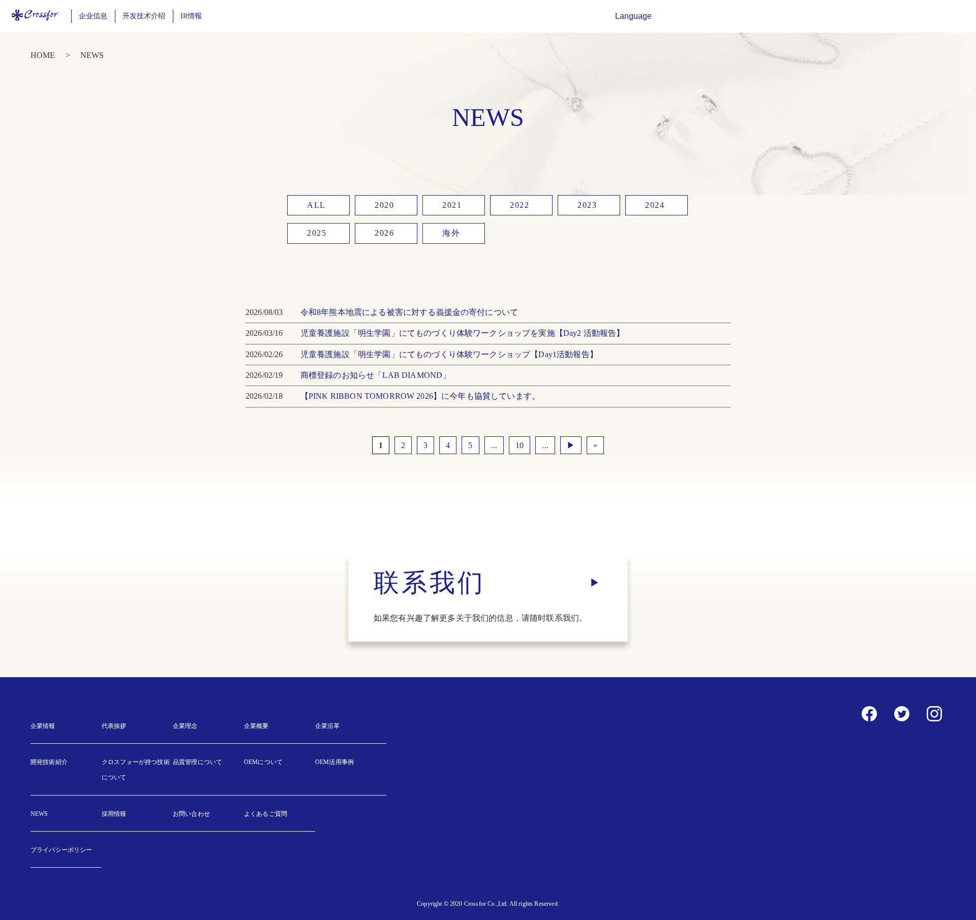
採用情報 (114, 813)
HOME (42, 55)
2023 (587, 205)
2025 (316, 233)
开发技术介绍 (144, 16)
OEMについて (263, 762)
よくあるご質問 (265, 813)
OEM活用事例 (334, 762)
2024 (654, 205)
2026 (384, 233)
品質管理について (197, 762)
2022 (519, 205)
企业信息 (93, 16)
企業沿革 (327, 725)
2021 (452, 205)
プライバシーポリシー (61, 849)
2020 (384, 205)
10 (519, 445)
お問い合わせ (191, 813)
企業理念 (185, 725)
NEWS (39, 813)
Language (633, 16)
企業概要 (256, 725)
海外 (451, 233)
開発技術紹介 (49, 762)
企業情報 (42, 725)
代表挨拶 (114, 725)
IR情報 (191, 16)
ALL (316, 205)
